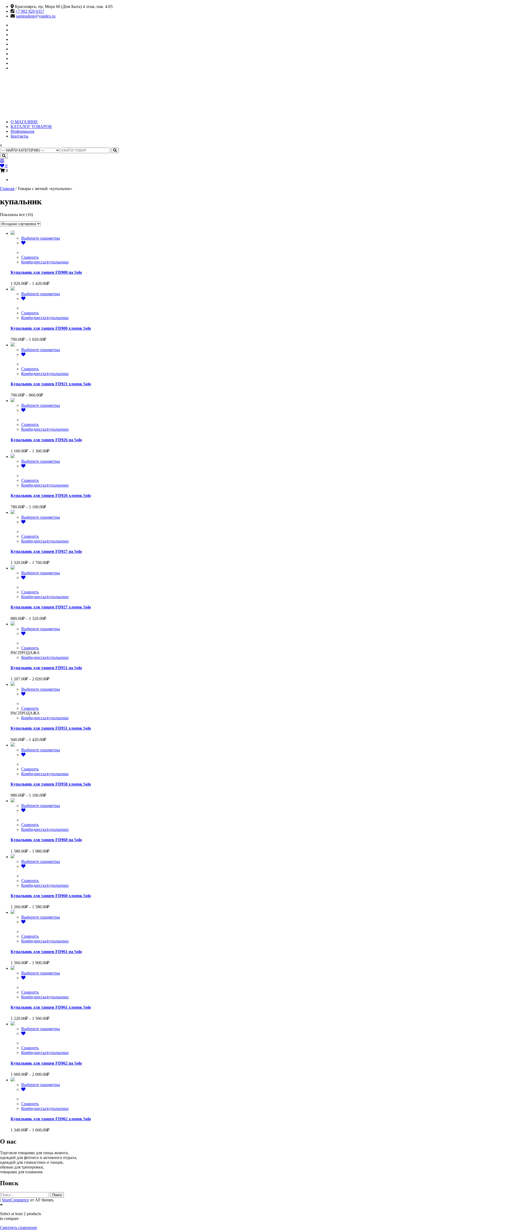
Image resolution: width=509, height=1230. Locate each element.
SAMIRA (26, 90)
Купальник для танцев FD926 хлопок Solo (51, 495)
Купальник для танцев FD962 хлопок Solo (51, 1119)
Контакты (19, 136)
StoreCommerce (15, 1200)
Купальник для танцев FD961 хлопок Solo (51, 1007)
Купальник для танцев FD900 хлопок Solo (51, 328)
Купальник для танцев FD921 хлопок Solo (51, 384)
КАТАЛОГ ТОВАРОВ (31, 126)
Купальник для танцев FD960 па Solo (46, 839)
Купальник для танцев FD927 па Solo (46, 551)
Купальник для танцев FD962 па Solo (46, 1063)
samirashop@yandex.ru (35, 16)
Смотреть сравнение (18, 1227)
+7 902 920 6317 (29, 11)
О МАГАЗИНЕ (24, 122)
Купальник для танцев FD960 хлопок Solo (51, 895)
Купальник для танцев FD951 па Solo (46, 667)
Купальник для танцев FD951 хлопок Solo (51, 728)
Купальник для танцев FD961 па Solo (46, 951)
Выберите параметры (40, 238)
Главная (7, 188)
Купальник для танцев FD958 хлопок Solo (51, 784)
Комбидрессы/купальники (45, 262)
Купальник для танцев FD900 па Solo (46, 272)
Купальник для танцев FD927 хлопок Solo (51, 607)
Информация (22, 131)
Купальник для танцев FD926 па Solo (46, 440)
